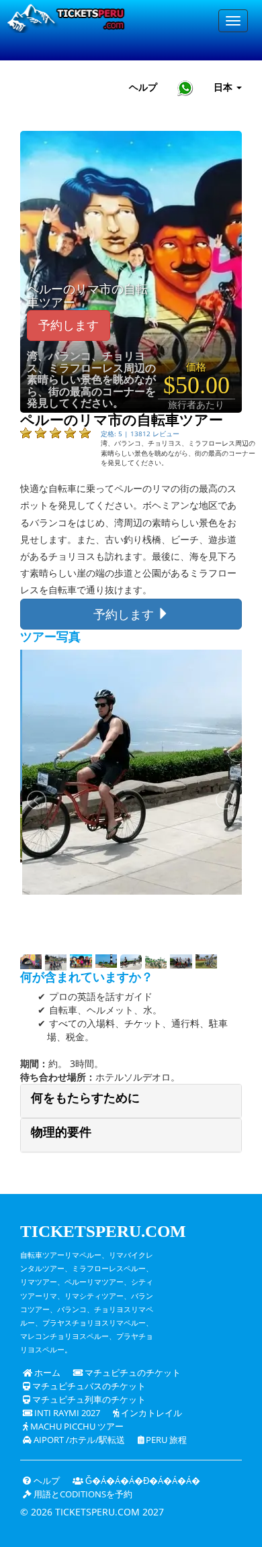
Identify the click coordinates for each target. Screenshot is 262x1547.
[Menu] (233, 20)
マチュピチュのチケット (132, 1373)
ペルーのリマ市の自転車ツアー (87, 296)
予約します (68, 325)
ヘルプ (143, 87)
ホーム (46, 1373)
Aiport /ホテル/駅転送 (78, 1440)
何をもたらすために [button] (85, 1098)
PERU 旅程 (165, 1440)
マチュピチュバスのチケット (88, 1386)
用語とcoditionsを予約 (82, 1494)
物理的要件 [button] (61, 1132)
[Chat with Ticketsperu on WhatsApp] (185, 87)
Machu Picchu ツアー (76, 1426)
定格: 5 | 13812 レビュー (140, 433)
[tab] (131, 1101)
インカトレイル (150, 1413)
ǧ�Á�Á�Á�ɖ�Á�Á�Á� (141, 1481)
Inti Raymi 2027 (66, 1413)
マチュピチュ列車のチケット (88, 1399)
